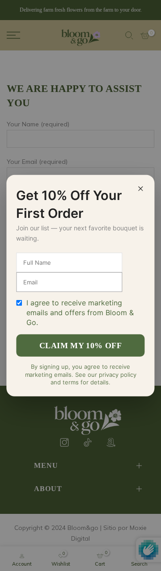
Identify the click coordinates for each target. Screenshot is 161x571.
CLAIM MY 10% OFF (80, 345)
